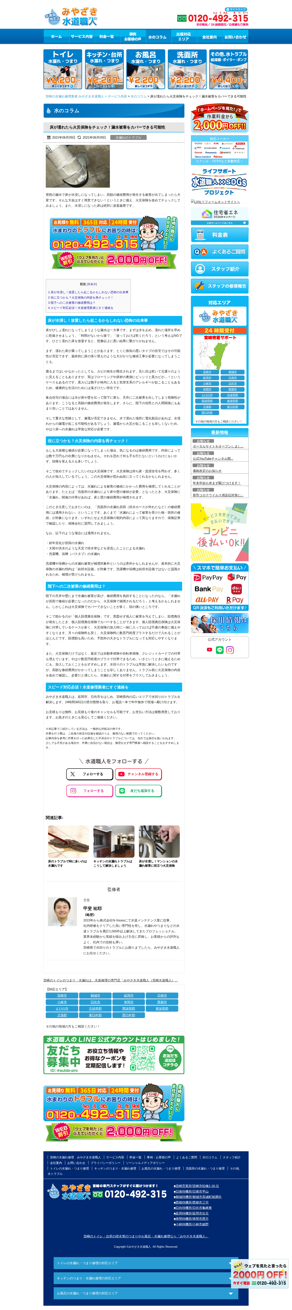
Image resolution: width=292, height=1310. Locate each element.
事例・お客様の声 (133, 36)
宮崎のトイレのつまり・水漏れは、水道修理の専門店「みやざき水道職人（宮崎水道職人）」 (110, 980)
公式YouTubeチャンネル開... (213, 458)
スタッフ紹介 (232, 1157)
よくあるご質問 (186, 1157)
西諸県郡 (128, 1008)
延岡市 (129, 995)
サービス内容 (81, 36)
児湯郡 (62, 1015)
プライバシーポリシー (106, 1163)
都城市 (95, 995)
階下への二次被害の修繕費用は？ (72, 302)
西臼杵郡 (128, 1015)
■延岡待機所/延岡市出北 (191, 1213)
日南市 (162, 995)
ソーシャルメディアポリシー (145, 1163)
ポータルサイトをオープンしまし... (218, 446)
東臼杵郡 (95, 1015)
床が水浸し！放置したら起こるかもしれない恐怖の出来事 (88, 292)
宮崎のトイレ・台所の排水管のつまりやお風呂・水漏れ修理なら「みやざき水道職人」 (146, 1236)
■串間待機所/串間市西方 (191, 1218)
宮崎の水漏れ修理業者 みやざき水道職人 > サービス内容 (86, 96)
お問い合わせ (236, 36)
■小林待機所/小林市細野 (191, 1224)
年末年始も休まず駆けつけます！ (217, 483)
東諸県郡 (162, 1008)
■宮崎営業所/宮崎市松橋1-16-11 (196, 1186)
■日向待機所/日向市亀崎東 (193, 1208)
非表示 (92, 284)
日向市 (95, 1002)
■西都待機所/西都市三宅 (191, 1202)
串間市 (129, 1002)
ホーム (56, 36)
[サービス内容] (74, 36)
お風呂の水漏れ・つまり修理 (161, 1168)
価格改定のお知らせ (207, 471)
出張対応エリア (184, 36)
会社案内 (210, 36)
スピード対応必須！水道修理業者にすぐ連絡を (81, 308)
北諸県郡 (95, 1008)
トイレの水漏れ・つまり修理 (69, 1168)
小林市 (62, 1002)
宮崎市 (62, 995)
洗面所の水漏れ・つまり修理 (205, 1168)
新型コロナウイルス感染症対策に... (218, 495)
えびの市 (62, 1008)
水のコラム (158, 36)
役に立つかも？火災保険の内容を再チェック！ (81, 297)
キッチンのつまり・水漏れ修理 (115, 1168)
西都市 (162, 1002)
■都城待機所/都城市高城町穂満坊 (197, 1197)
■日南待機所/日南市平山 (191, 1191)
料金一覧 (107, 36)
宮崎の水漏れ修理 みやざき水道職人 (75, 1157)
